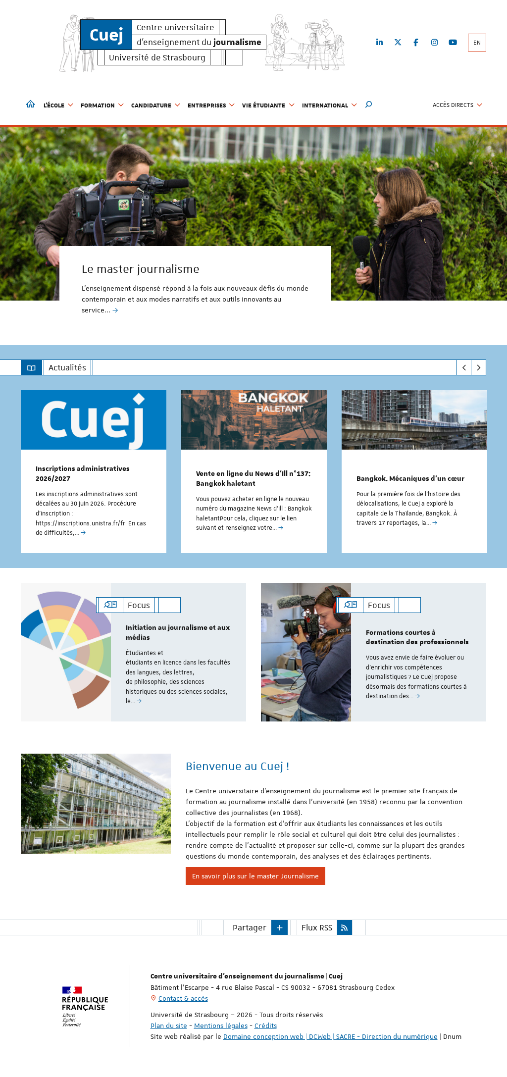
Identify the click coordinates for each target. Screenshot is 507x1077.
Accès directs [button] (453, 105)
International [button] (325, 105)
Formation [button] (98, 105)
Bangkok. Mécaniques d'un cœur (410, 478)
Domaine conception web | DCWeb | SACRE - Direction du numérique (330, 1036)
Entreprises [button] (207, 105)
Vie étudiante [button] (263, 105)
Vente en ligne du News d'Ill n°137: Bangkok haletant (253, 478)
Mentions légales (221, 1025)
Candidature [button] (151, 105)
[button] (369, 105)
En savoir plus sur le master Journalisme (255, 876)
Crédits (265, 1025)
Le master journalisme (141, 268)
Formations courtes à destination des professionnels (417, 637)
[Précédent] (464, 367)
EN (477, 43)
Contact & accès (183, 998)
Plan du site (169, 1025)
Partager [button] (249, 927)
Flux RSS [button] (317, 927)
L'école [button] (54, 105)
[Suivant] (478, 367)
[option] (253, 228)
